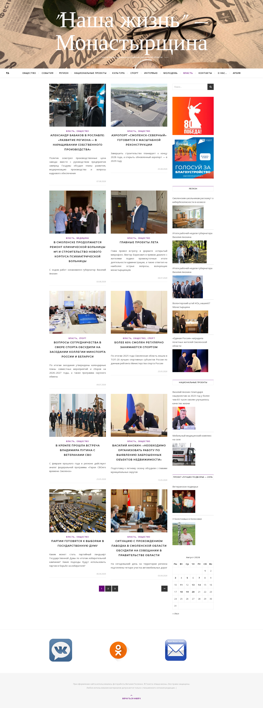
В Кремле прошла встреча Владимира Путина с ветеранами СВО (78, 450)
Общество (29, 73)
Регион (63, 73)
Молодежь (170, 73)
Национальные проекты (90, 73)
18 (181, 591)
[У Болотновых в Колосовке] (183, 534)
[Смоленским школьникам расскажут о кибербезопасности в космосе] (188, 216)
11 (181, 584)
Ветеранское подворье (185, 486)
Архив (237, 73)
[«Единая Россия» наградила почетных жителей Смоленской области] (190, 360)
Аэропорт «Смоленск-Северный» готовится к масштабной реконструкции (139, 140)
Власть (188, 73)
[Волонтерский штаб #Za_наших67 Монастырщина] (190, 321)
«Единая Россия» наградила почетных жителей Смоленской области (189, 342)
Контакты (205, 73)
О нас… (222, 73)
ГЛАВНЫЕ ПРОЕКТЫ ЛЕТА (139, 242)
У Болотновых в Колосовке (187, 518)
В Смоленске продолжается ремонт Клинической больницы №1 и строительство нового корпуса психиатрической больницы (77, 252)
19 (187, 591)
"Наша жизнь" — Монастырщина (131, 32)
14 (199, 584)
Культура (118, 73)
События (47, 73)
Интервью (151, 73)
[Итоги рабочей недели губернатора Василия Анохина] (189, 251)
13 (193, 584)
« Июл (175, 613)
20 (193, 591)
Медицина (83, 238)
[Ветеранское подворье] (183, 502)
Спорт (134, 73)
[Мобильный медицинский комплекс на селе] (183, 455)
